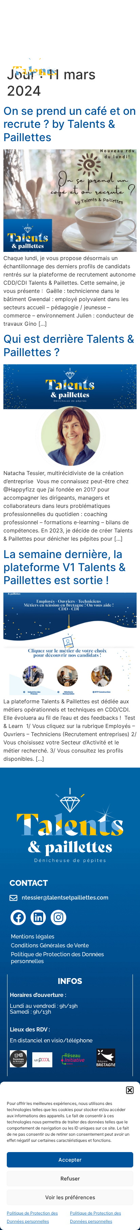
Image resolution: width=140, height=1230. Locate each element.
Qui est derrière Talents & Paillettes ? (68, 345)
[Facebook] (18, 917)
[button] (129, 1090)
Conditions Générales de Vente (50, 945)
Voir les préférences (70, 1197)
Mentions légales (32, 936)
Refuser (70, 1178)
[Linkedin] (38, 917)
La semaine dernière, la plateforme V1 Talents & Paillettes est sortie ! (64, 567)
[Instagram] (58, 917)
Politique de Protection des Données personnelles (57, 957)
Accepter (70, 1160)
